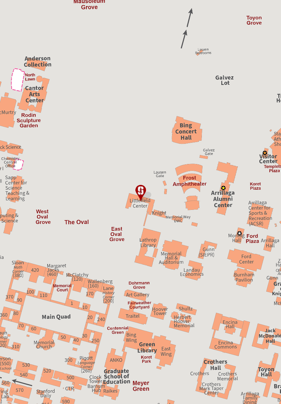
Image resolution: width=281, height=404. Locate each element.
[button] (140, 193)
